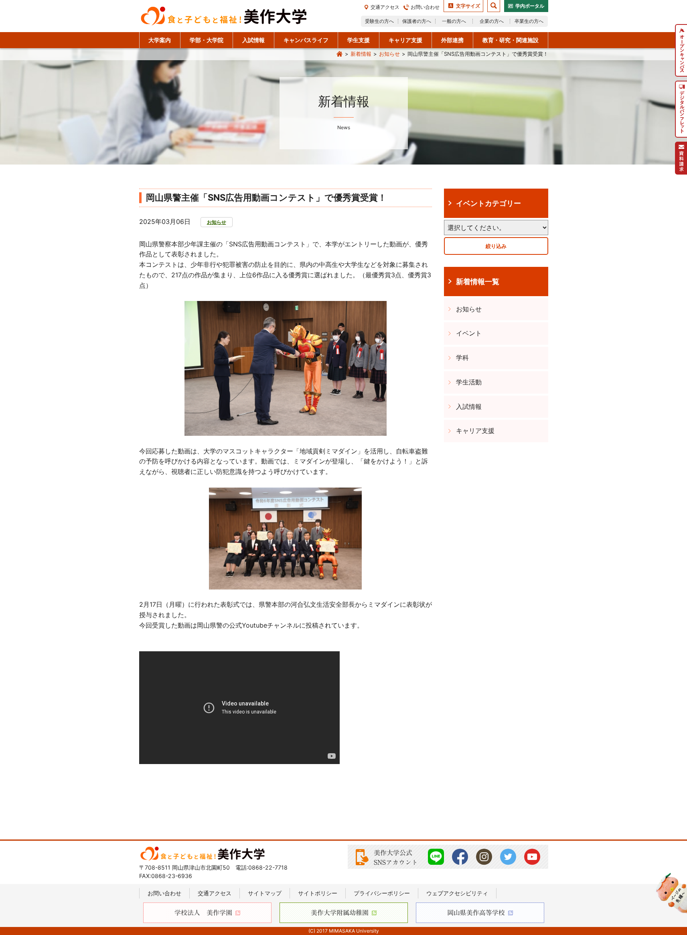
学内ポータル (529, 6)
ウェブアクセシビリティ (457, 893)
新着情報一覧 (477, 281)
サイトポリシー (317, 893)
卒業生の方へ (529, 21)
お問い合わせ (425, 7)
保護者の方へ (416, 21)
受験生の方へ (379, 21)
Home (339, 54)
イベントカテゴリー (488, 203)
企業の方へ (492, 21)
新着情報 (361, 54)
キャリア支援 (475, 431)
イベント (469, 333)
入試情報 (469, 406)
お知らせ (389, 54)
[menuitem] (681, 50)
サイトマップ (265, 893)
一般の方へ (454, 21)
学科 (462, 358)
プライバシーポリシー (382, 893)
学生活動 (469, 382)
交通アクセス (385, 7)
